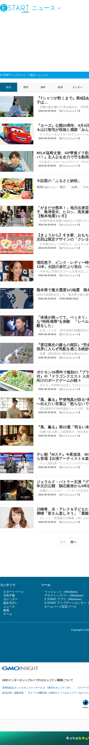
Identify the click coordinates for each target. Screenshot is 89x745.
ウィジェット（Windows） (61, 591)
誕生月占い (10, 602)
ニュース (43, 75)
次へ (73, 541)
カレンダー (10, 599)
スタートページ (13, 591)
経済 (60, 87)
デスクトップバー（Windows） (64, 595)
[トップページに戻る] (15, 8)
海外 (43, 87)
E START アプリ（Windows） (64, 599)
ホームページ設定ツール (60, 606)
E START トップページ (13, 75)
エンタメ (77, 87)
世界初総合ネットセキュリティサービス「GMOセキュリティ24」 (37, 687)
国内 (25, 87)
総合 (32, 75)
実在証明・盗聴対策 (13, 692)
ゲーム (7, 614)
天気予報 (9, 595)
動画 (6, 610)
